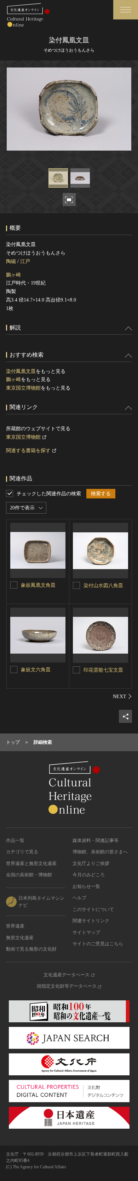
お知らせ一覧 (86, 886)
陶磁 (11, 261)
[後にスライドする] (122, 696)
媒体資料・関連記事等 (96, 840)
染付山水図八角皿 (103, 585)
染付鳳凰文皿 (21, 371)
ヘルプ (79, 897)
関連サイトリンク (91, 920)
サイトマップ (86, 932)
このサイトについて (93, 909)
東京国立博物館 (23, 388)
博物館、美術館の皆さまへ (100, 851)
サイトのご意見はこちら (98, 943)
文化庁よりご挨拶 (91, 863)
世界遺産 (15, 926)
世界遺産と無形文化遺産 (31, 863)
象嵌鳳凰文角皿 (38, 585)
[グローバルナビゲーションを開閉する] (125, 9)
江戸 (25, 261)
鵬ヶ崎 (13, 274)
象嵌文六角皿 (36, 669)
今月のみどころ (89, 874)
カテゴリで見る (22, 851)
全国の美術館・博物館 (29, 874)
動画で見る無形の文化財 (31, 949)
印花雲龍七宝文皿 (103, 670)
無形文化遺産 (20, 937)
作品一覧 (15, 840)
